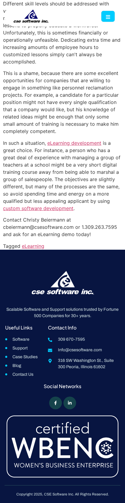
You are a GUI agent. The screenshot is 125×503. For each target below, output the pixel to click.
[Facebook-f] (55, 403)
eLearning (33, 246)
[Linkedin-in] (69, 403)
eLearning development (74, 143)
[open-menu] (108, 16)
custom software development (38, 208)
